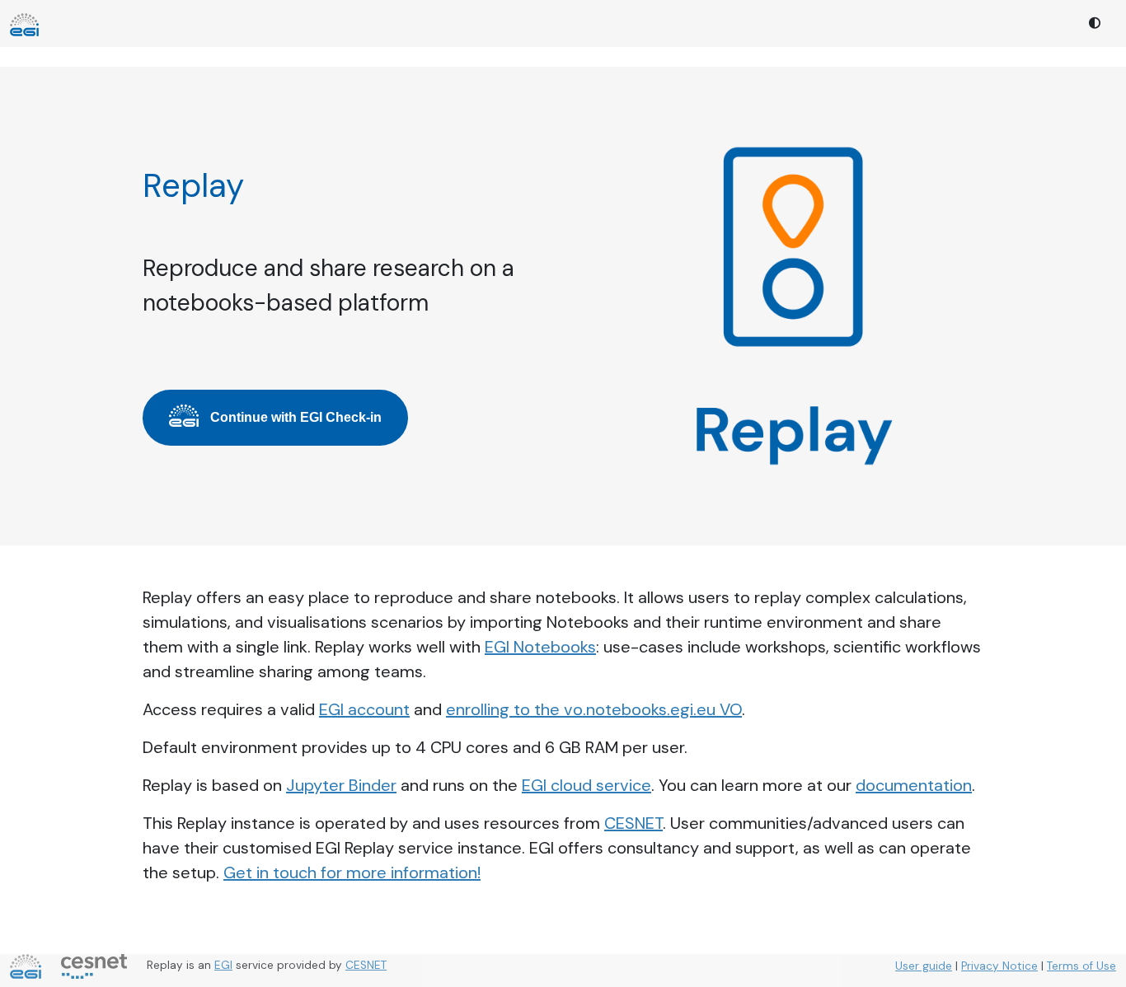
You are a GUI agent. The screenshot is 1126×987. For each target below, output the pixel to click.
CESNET (633, 823)
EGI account (364, 709)
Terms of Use (1081, 966)
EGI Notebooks (540, 646)
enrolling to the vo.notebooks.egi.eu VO (594, 709)
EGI (223, 965)
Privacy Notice (999, 966)
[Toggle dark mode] (1095, 23)
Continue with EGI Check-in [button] (296, 417)
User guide (923, 966)
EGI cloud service (586, 785)
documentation (914, 785)
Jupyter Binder (341, 785)
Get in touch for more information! (352, 872)
